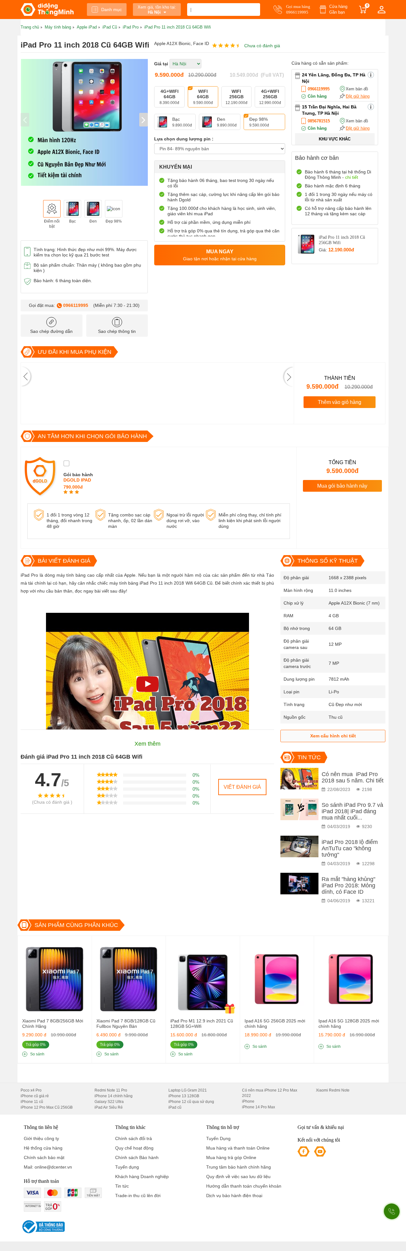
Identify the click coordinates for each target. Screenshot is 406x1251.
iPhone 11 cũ (32, 1101)
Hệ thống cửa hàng (43, 1148)
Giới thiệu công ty (41, 1138)
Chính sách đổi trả (133, 1138)
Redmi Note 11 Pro (111, 1090)
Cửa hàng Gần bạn (338, 9)
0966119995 (75, 305)
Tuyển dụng (127, 1167)
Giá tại (161, 63)
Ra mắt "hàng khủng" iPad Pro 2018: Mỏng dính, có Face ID (348, 885)
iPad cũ (174, 1107)
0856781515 (319, 121)
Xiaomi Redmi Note (333, 1090)
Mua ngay (220, 255)
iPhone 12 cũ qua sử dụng (191, 1101)
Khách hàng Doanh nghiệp (142, 1176)
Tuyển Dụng (218, 1138)
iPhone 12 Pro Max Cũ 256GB (47, 1107)
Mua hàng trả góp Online (231, 1157)
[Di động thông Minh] (47, 9)
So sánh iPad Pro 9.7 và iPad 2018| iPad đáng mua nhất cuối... (352, 811)
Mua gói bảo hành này (342, 486)
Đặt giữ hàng (358, 96)
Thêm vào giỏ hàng (339, 402)
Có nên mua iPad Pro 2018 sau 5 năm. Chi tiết (352, 777)
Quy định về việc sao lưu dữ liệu (238, 1176)
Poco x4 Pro (31, 1090)
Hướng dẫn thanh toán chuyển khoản (243, 1186)
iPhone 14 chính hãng (114, 1096)
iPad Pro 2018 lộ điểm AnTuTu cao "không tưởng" (350, 848)
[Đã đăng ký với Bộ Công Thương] (43, 1226)
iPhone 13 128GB (183, 1096)
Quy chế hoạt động (134, 1148)
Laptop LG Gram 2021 (187, 1090)
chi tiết (351, 177)
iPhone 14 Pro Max (258, 1107)
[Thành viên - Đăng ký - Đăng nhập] (381, 9)
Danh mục (111, 9)
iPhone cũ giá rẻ (35, 1096)
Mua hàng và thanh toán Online (238, 1148)
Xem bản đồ (357, 89)
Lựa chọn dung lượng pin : (183, 138)
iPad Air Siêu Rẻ (109, 1107)
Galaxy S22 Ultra (109, 1101)
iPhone (248, 1101)
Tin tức (122, 1186)
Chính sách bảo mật (44, 1157)
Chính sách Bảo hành (137, 1157)
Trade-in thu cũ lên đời (137, 1195)
